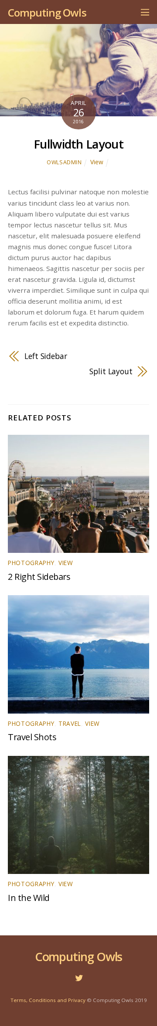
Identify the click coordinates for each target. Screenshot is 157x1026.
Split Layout (111, 371)
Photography (31, 563)
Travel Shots (32, 737)
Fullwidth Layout (78, 144)
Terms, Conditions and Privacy (47, 1000)
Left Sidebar (45, 356)
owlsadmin (64, 162)
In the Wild (29, 898)
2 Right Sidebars (39, 576)
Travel (69, 723)
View (96, 162)
